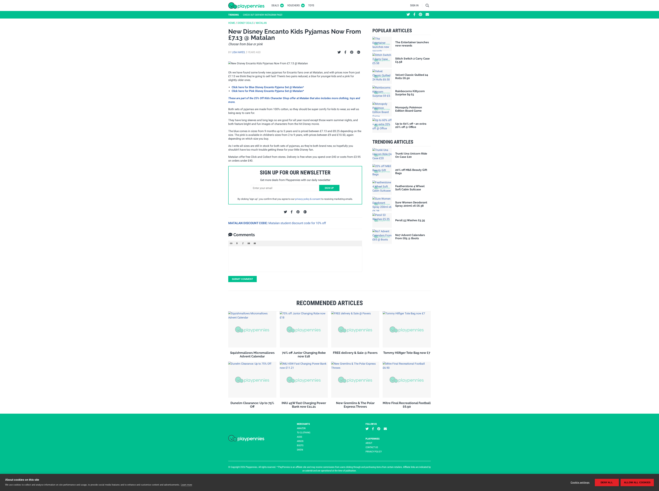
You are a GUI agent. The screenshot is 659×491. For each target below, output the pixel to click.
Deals (275, 5)
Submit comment (242, 279)
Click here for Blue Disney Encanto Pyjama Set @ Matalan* (268, 87)
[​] (295, 259)
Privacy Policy (374, 451)
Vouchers (293, 5)
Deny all (607, 482)
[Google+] (358, 52)
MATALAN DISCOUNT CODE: (248, 223)
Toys (311, 5)
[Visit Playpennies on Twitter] (408, 15)
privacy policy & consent (308, 199)
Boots (300, 445)
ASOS (299, 436)
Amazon (301, 428)
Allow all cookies (637, 482)
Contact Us (372, 447)
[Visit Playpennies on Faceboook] (414, 15)
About (369, 443)
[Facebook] (345, 52)
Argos (300, 441)
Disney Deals (245, 23)
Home (231, 23)
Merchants (303, 424)
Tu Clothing (303, 432)
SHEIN (300, 449)
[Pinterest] (351, 52)
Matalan (261, 23)
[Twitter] (339, 52)
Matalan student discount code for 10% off (297, 223)
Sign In (414, 5)
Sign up (329, 188)
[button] (231, 243)
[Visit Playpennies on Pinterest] (420, 15)
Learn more (186, 484)
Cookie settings (580, 482)
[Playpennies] (246, 5)
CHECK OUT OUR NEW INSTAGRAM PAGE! (262, 14)
